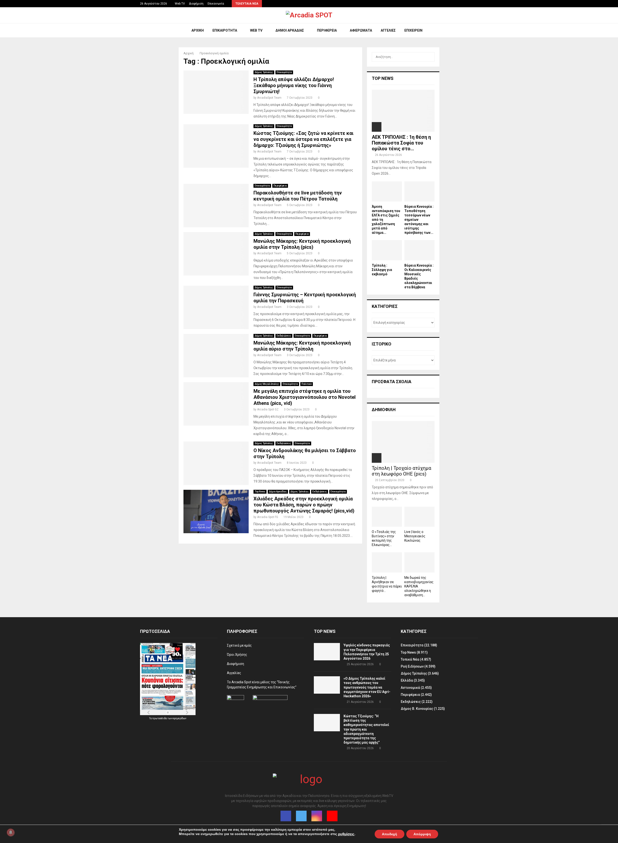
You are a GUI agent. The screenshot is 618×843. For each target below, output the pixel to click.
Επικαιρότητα (224, 30)
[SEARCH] (430, 57)
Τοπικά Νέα (410, 659)
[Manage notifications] (10, 832)
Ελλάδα (407, 680)
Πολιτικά (307, 384)
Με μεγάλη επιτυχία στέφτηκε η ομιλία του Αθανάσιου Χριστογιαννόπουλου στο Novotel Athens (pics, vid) (304, 397)
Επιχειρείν (413, 30)
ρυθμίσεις (346, 834)
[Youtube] (332, 816)
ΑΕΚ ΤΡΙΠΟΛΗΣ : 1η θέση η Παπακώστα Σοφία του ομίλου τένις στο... (401, 143)
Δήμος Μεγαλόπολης (267, 384)
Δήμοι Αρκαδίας (289, 30)
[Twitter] (301, 816)
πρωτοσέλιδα (160, 718)
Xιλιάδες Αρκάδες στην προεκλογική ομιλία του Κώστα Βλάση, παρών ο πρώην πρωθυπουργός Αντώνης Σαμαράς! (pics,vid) (303, 505)
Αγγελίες (388, 30)
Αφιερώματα (361, 30)
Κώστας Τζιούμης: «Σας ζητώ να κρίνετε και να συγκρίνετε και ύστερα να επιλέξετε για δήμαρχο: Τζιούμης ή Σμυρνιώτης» (303, 139)
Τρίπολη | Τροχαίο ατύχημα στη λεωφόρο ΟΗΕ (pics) (401, 471)
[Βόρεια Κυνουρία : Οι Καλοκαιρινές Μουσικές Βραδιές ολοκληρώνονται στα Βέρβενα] (419, 250)
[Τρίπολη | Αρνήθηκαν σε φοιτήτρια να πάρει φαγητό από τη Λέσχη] (387, 562)
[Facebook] (286, 816)
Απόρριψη (422, 834)
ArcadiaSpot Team (269, 97)
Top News (260, 491)
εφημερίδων (179, 718)
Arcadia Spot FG (267, 517)
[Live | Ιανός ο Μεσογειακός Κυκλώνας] (419, 517)
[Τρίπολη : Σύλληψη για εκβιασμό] (387, 250)
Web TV (180, 3)
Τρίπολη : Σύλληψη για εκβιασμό (382, 269)
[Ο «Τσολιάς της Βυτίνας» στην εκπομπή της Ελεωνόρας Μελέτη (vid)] (387, 517)
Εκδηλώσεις (284, 335)
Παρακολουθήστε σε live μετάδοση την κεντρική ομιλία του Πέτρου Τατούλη (297, 196)
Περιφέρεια (327, 30)
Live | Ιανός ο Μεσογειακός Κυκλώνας (414, 536)
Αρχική (197, 30)
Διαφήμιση (196, 3)
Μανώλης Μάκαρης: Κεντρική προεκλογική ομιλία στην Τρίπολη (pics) (302, 244)
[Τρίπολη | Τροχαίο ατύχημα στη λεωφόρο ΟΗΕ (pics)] (403, 442)
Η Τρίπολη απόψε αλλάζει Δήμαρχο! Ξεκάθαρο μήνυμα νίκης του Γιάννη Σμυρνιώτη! (293, 85)
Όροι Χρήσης (237, 654)
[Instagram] (316, 816)
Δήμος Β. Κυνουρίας (417, 709)
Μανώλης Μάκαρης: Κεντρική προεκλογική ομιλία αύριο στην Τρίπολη (302, 346)
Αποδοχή (389, 834)
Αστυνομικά (410, 688)
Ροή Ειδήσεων (412, 666)
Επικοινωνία (216, 3)
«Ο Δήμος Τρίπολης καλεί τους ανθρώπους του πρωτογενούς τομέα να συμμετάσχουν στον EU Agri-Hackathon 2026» (367, 687)
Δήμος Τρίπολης (264, 72)
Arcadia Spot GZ (268, 409)
